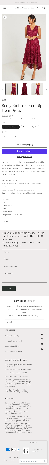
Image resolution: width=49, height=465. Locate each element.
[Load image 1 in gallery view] (11, 89)
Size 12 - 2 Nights (10, 127)
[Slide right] (46, 89)
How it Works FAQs (12, 336)
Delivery (23, 119)
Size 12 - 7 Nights (30, 127)
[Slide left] (2, 89)
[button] (4, 7)
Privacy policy (15, 460)
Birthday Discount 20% (13, 341)
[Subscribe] (41, 322)
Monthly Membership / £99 (15, 351)
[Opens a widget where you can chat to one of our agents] (33, 452)
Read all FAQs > (11, 246)
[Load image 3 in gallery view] (37, 89)
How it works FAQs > (10, 181)
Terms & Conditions (12, 346)
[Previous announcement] (4, 2)
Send (9, 288)
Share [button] (6, 221)
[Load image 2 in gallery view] (24, 89)
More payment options (24, 156)
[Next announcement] (44, 2)
